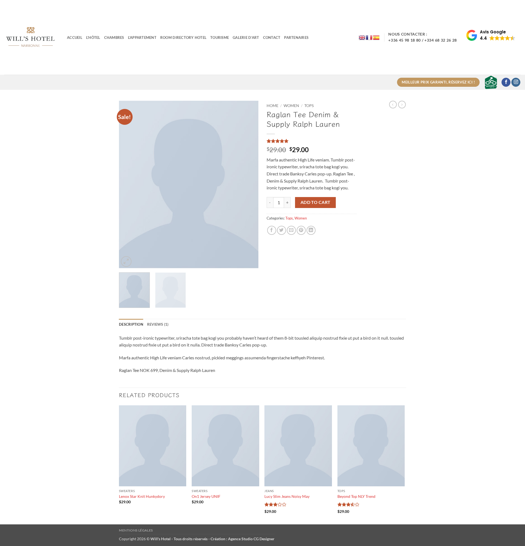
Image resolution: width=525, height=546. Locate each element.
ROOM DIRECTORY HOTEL (183, 37)
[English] (362, 37)
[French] (369, 37)
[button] (491, 35)
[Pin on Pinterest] (301, 230)
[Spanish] (376, 37)
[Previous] (128, 184)
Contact (272, 37)
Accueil (74, 37)
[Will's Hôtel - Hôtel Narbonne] (31, 37)
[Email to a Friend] (291, 230)
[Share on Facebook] (271, 230)
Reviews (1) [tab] (158, 324)
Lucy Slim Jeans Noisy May (287, 496)
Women (291, 105)
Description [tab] (131, 324)
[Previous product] (402, 104)
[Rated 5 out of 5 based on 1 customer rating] (312, 141)
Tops (309, 105)
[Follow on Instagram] (515, 82)
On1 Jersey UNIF (206, 496)
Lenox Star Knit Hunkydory (142, 496)
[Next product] (393, 104)
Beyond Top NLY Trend (356, 496)
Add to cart (316, 202)
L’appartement (142, 37)
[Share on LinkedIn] (311, 230)
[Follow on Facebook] (506, 82)
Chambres (114, 37)
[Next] (249, 184)
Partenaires (296, 37)
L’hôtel (93, 37)
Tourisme (219, 37)
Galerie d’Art (246, 37)
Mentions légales (136, 530)
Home (272, 105)
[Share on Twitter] (281, 230)
